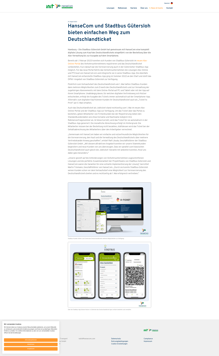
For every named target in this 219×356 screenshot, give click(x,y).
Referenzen (122, 8)
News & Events (157, 8)
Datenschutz (116, 339)
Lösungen (110, 8)
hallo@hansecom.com (87, 339)
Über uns (144, 8)
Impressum (148, 341)
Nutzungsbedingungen (119, 341)
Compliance (148, 339)
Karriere (133, 8)
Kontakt (169, 8)
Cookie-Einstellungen (119, 344)
